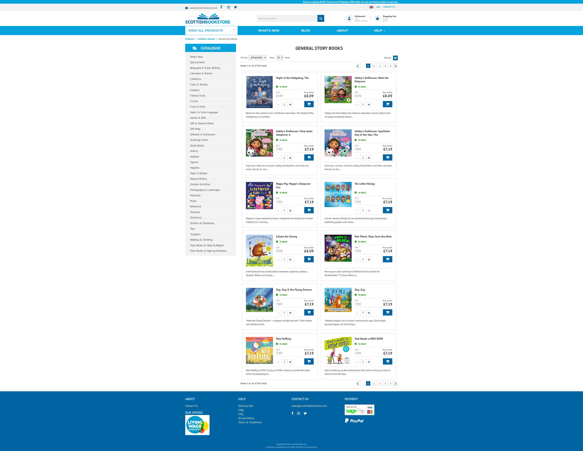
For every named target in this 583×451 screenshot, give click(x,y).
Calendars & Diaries (201, 73)
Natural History (198, 178)
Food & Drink (197, 106)
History (194, 151)
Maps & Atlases (198, 173)
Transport (195, 234)
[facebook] (220, 7)
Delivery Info (245, 406)
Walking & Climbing (201, 239)
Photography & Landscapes (205, 190)
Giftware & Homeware (202, 134)
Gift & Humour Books (202, 123)
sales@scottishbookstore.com (203, 8)
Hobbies (194, 156)
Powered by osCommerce (306, 447)
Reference (195, 206)
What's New (269, 30)
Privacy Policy (246, 418)
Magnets (194, 167)
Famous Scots (197, 95)
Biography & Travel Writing (205, 68)
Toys (192, 228)
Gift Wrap (195, 128)
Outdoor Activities (200, 184)
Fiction (194, 101)
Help (241, 410)
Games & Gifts (198, 117)
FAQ (240, 414)
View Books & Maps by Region (207, 245)
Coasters (194, 90)
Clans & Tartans (198, 84)
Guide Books (197, 145)
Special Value (197, 62)
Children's (195, 79)
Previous (358, 65)
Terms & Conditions (250, 422)
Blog (305, 30)
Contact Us (191, 406)
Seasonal (195, 212)
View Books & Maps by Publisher (208, 250)
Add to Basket (309, 104)
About (342, 30)
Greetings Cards (199, 140)
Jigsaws (194, 162)
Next (395, 65)
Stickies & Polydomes (202, 223)
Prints (193, 201)
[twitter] (234, 7)
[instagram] (227, 7)
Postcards (195, 195)
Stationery (195, 217)
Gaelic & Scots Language (204, 112)
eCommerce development (277, 447)
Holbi (293, 447)
